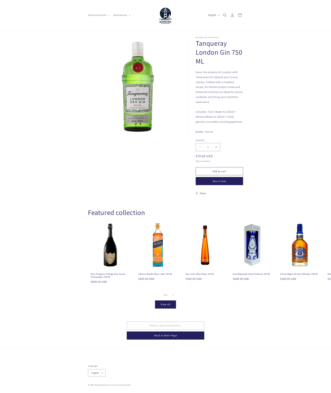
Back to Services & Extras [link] (165, 325)
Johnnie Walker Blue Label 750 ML (155, 274)
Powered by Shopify (122, 385)
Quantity (200, 140)
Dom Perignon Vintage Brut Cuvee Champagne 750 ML (108, 275)
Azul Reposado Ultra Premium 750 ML (251, 274)
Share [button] (203, 193)
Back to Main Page (165, 335)
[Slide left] (158, 295)
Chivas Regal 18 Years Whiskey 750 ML (299, 274)
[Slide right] (173, 295)
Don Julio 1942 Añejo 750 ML (199, 274)
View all (165, 304)
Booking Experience (104, 385)
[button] (98, 15)
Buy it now (219, 181)
